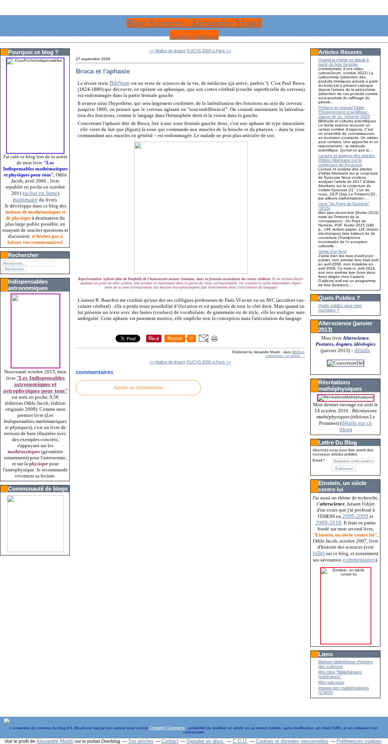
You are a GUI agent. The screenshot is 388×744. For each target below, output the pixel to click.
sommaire (26, 200)
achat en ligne (41, 193)
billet (319, 553)
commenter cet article (283, 356)
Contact (169, 741)
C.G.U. (240, 741)
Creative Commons (167, 727)
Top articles (140, 741)
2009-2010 (328, 522)
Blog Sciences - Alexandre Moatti (194, 22)
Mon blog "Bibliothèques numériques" (340, 674)
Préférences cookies (359, 741)
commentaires (359, 560)
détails (362, 350)
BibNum (120, 83)
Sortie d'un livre (332, 251)
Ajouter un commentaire (138, 387)
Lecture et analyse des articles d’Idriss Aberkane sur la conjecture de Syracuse (346, 160)
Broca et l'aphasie (103, 71)
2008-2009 (355, 516)
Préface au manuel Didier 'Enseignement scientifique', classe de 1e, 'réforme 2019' (344, 112)
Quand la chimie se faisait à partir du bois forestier (343, 62)
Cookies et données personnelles (292, 741)
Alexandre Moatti (55, 741)
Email (317, 460)
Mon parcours (331, 682)
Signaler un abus (205, 741)
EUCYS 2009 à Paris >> (209, 50)
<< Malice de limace (168, 50)
